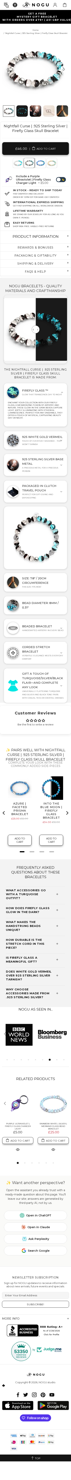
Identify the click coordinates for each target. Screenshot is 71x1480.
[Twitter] (25, 1394)
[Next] (63, 69)
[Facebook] (18, 1394)
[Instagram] (34, 1394)
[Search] (6, 5)
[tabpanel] (18, 163)
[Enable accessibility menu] (15, 4)
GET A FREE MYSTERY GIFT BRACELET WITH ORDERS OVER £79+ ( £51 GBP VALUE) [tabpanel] (36, 16)
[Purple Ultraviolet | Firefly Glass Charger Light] (18, 1103)
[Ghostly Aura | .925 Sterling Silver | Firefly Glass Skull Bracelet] (18, 163)
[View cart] (64, 4)
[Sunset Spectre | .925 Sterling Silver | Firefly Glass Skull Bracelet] (51, 163)
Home (36, 30)
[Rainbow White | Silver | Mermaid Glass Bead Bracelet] (53, 1103)
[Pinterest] (43, 1394)
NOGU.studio (35, 4)
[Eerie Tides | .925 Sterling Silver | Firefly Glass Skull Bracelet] (40, 163)
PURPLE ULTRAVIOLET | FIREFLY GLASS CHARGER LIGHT (18, 1126)
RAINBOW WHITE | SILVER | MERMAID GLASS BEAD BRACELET (53, 1126)
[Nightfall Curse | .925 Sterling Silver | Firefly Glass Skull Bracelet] (29, 163)
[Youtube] (51, 1394)
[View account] (55, 4)
